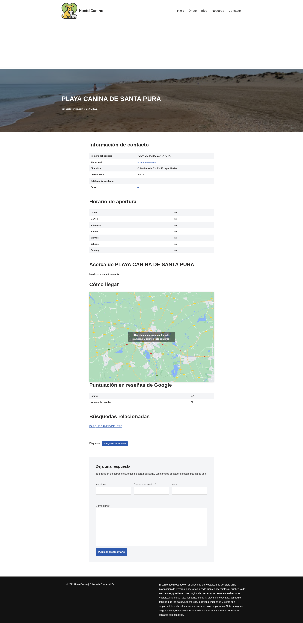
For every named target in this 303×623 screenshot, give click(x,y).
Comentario (103, 506)
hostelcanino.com (74, 109)
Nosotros (218, 10)
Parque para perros (115, 444)
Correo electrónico (145, 484)
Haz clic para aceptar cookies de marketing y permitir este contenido (151, 337)
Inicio (180, 10)
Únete (193, 10)
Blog (204, 10)
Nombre (101, 484)
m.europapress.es (146, 162)
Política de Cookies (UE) (101, 584)
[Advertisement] (151, 45)
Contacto (235, 10)
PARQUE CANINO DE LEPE (105, 426)
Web (174, 484)
